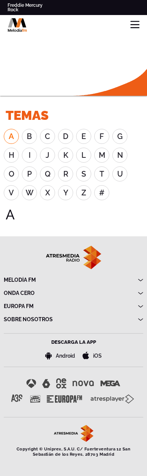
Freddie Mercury (25, 5)
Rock (13, 9)
